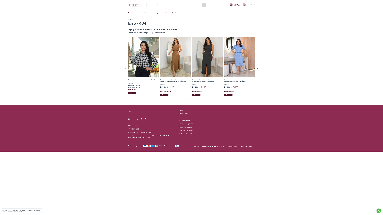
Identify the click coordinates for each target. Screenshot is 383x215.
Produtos (131, 13)
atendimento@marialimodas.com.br (140, 132)
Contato (182, 117)
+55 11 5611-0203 (133, 129)
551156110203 (132, 126)
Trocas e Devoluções (186, 130)
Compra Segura (184, 120)
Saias (166, 13)
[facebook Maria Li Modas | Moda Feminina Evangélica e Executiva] (133, 119)
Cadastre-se (236, 5)
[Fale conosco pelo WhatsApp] (379, 211)
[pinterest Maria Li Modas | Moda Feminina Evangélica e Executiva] (145, 119)
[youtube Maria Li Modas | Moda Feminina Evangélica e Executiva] (137, 119)
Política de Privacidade (186, 134)
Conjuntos (148, 13)
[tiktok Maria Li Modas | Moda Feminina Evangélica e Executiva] (141, 119)
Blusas (140, 13)
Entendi (21, 211)
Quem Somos (183, 113)
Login (235, 4)
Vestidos (174, 13)
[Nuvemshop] (202, 147)
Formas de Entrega (185, 127)
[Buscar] (204, 5)
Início (129, 19)
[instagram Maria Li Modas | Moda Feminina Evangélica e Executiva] (129, 119)
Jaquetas (158, 13)
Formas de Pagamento (186, 124)
